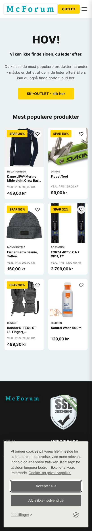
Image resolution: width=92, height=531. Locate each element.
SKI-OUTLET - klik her (46, 93)
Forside (9, 441)
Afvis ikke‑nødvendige (46, 500)
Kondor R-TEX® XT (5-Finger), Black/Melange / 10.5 (23, 332)
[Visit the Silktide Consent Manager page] (76, 515)
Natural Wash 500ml (66, 328)
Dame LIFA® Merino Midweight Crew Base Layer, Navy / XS (23, 180)
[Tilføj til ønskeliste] (37, 134)
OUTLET (68, 9)
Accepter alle (46, 486)
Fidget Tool (59, 176)
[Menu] (84, 8)
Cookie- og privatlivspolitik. (50, 472)
